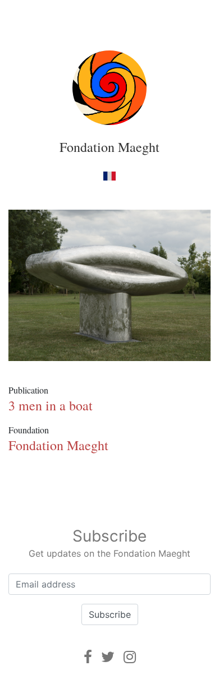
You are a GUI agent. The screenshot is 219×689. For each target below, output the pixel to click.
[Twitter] (108, 656)
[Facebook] (88, 656)
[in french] (109, 176)
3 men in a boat (50, 405)
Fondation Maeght (109, 147)
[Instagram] (129, 656)
